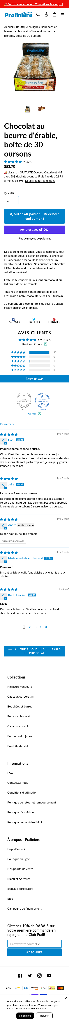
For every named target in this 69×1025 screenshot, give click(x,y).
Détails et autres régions (40, 180)
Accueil (9, 26)
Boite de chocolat (18, 716)
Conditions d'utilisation (22, 792)
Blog (10, 898)
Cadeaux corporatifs (20, 696)
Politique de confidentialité (24, 822)
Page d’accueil (16, 849)
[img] (9, 434)
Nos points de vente (20, 868)
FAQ (10, 772)
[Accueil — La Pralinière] (19, 14)
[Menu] (63, 14)
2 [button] (30, 627)
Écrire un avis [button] (34, 378)
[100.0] (42, 400)
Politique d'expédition (21, 812)
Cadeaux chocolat (19, 726)
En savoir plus (38, 1008)
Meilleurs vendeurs (19, 686)
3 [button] (35, 627)
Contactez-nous (17, 782)
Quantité (9, 193)
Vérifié (32, 414)
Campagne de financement (24, 908)
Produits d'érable (18, 746)
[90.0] (24, 400)
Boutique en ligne (27, 26)
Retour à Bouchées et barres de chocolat (37, 651)
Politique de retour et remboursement (31, 802)
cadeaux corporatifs (20, 888)
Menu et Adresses (18, 878)
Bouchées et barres (19, 706)
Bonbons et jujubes (19, 736)
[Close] (66, 998)
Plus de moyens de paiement (34, 238)
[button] (13, 162)
